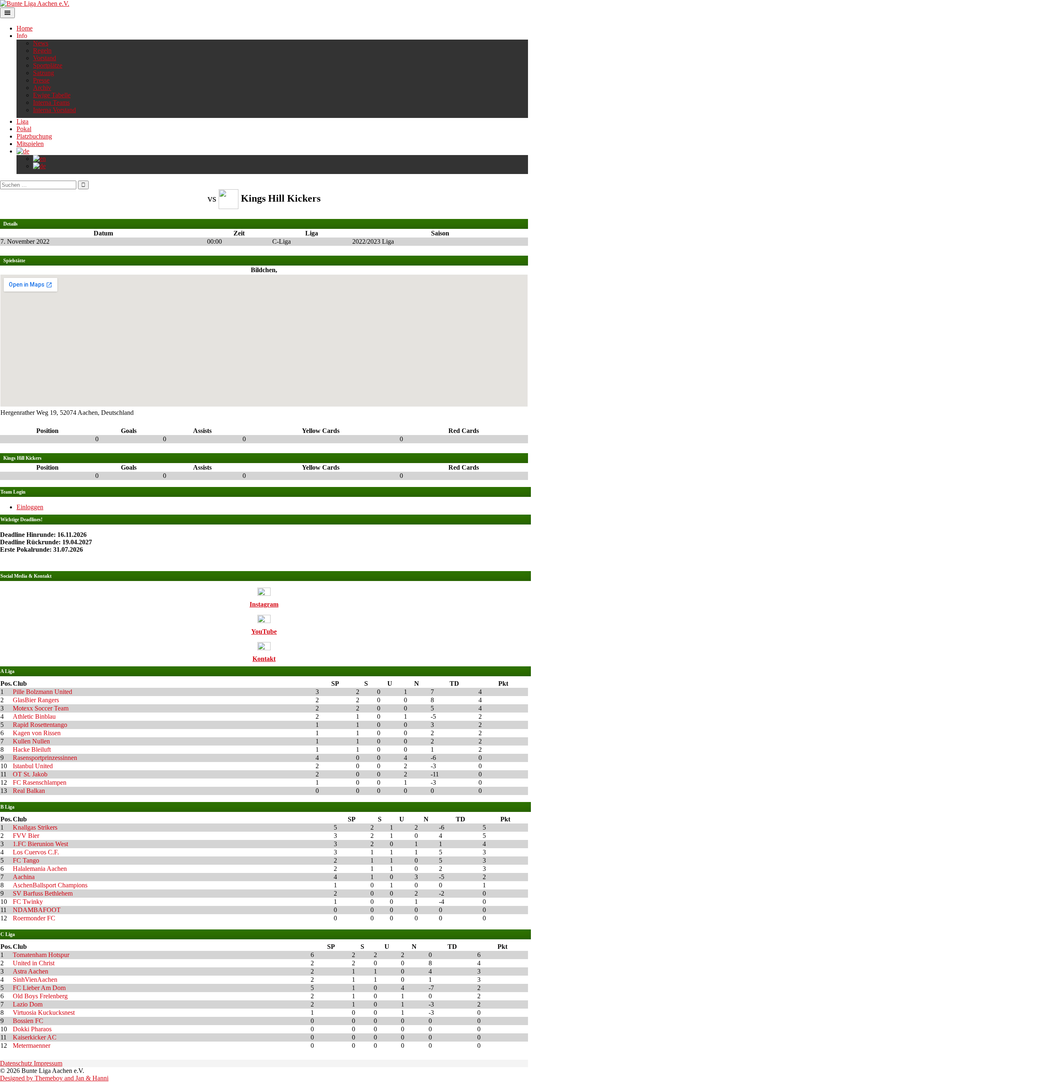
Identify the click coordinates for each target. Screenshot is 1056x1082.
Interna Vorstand (54, 109)
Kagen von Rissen (37, 732)
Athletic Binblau (34, 716)
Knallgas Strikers (35, 827)
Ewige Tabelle (52, 95)
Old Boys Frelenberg (40, 996)
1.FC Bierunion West (40, 843)
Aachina (24, 876)
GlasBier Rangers (36, 699)
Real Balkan (29, 790)
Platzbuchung (34, 136)
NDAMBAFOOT (37, 909)
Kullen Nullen (31, 741)
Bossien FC (28, 1020)
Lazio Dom (27, 1004)
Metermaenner (31, 1045)
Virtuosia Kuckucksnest (44, 1012)
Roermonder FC (34, 918)
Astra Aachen (30, 971)
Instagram (264, 604)
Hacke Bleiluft (32, 749)
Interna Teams (51, 102)
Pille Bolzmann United (42, 691)
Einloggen (29, 506)
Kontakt (264, 658)
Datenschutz (17, 1063)
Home (24, 28)
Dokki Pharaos (32, 1029)
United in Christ (33, 963)
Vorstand (44, 57)
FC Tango (26, 860)
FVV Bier (26, 835)
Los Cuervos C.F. (36, 852)
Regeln (42, 50)
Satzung (43, 72)
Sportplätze (47, 65)
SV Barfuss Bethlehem (43, 893)
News (40, 43)
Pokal (23, 128)
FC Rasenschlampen (39, 782)
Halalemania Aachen (40, 868)
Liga (22, 121)
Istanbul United (33, 765)
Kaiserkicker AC (35, 1037)
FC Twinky (28, 901)
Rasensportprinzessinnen (45, 757)
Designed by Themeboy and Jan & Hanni (54, 1078)
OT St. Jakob (30, 774)
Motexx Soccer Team (40, 708)
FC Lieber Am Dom (39, 987)
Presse (41, 80)
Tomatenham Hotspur (41, 954)
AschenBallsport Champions (50, 885)
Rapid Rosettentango (40, 724)
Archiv (42, 87)
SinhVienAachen (35, 979)
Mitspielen (30, 143)
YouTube (264, 631)
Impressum (48, 1063)
